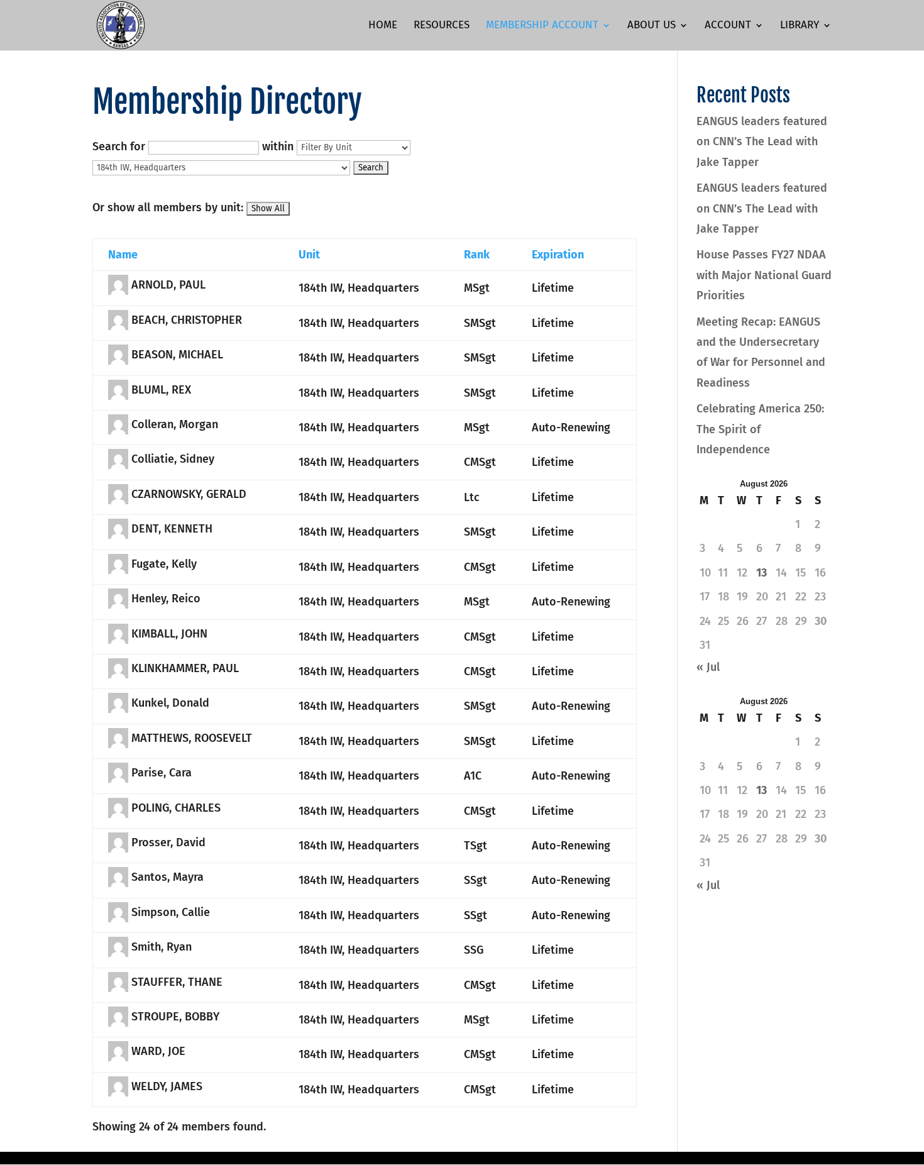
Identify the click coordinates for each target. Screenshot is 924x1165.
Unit (309, 255)
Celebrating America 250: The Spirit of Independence (760, 429)
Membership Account (542, 26)
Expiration (558, 255)
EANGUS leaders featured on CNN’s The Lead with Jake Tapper (761, 141)
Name (123, 255)
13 (761, 573)
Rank (477, 255)
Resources (442, 26)
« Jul (708, 667)
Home (382, 26)
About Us (651, 26)
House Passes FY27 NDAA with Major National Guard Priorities (764, 275)
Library (799, 26)
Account (728, 26)
